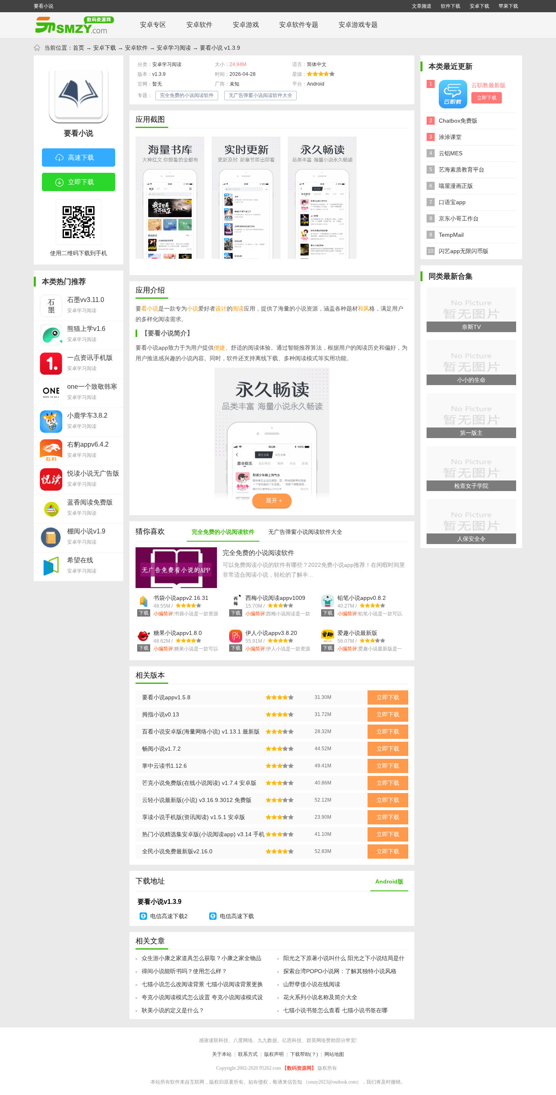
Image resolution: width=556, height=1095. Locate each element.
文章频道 (421, 6)
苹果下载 (508, 6)
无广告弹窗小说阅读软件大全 (260, 95)
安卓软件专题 (298, 24)
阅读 (238, 308)
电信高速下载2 (169, 916)
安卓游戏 (246, 24)
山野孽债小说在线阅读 (311, 984)
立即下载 (81, 181)
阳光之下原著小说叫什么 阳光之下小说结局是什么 (344, 960)
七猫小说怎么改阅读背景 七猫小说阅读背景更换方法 (202, 986)
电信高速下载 (237, 916)
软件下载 (450, 6)
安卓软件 (199, 24)
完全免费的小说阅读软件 (187, 95)
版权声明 (274, 1054)
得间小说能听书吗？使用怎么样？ (184, 971)
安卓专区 (153, 24)
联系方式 (248, 1054)
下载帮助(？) (304, 1054)
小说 (192, 308)
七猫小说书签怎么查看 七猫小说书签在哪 (335, 1010)
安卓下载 (479, 6)
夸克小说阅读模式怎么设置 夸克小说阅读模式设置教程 (202, 999)
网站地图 (334, 1054)
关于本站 (222, 1054)
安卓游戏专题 (358, 24)
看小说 (149, 308)
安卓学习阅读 (174, 47)
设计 (221, 308)
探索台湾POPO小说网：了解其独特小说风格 (339, 971)
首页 (78, 47)
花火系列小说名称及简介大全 (320, 997)
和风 (363, 308)
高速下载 (81, 157)
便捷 (219, 347)
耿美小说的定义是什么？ (173, 1010)
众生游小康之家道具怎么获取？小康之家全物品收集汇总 (201, 960)
